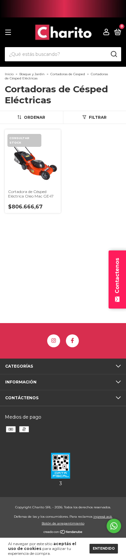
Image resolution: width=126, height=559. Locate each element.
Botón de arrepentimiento (63, 523)
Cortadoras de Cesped (67, 74)
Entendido (104, 548)
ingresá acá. (102, 516)
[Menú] (9, 32)
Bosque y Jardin (32, 74)
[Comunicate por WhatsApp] (114, 526)
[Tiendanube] (63, 532)
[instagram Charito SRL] (53, 340)
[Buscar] (113, 54)
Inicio (9, 74)
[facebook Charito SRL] (72, 340)
